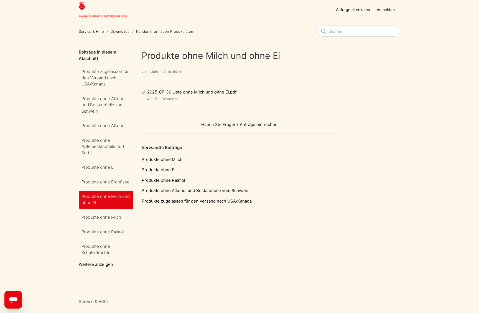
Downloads (120, 31)
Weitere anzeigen (96, 264)
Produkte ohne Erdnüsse (105, 182)
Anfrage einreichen (353, 9)
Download (170, 99)
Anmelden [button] (386, 9)
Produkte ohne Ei (97, 167)
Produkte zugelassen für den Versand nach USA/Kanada (105, 78)
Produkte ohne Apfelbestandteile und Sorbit (102, 146)
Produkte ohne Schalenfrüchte (96, 249)
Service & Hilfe (91, 31)
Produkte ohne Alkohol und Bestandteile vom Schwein (103, 105)
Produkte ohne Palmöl (102, 231)
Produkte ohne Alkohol (103, 125)
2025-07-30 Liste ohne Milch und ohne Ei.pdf (191, 92)
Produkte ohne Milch (101, 217)
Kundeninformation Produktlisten (164, 31)
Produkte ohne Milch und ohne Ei (105, 199)
